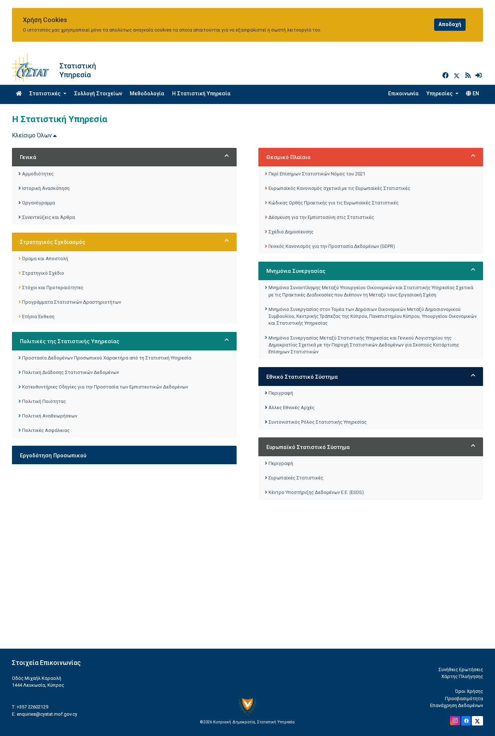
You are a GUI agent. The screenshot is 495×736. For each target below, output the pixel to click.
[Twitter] (458, 75)
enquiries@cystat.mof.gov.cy (47, 714)
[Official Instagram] (455, 720)
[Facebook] (446, 75)
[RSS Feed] (468, 75)
